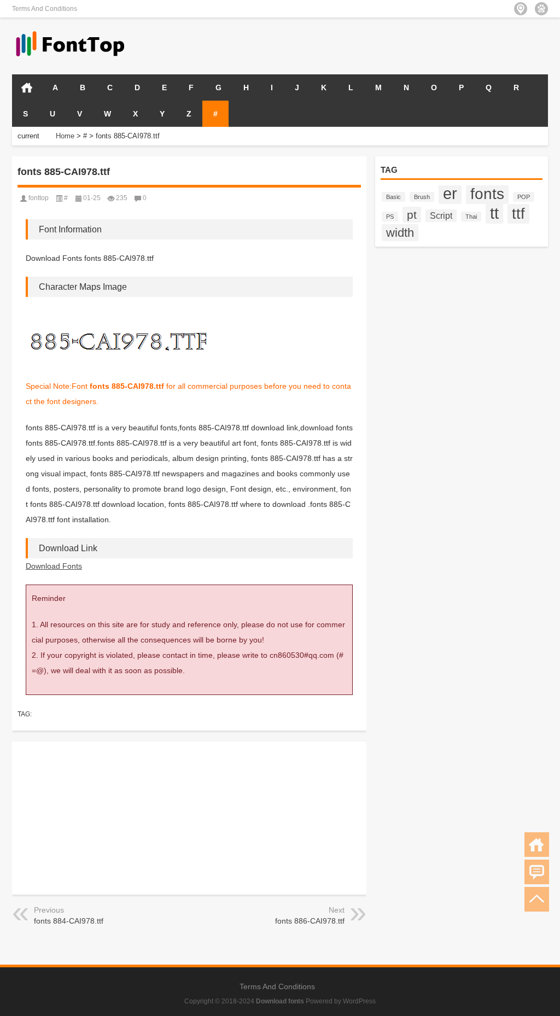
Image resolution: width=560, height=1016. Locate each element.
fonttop (38, 198)
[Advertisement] (420, 44)
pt (412, 214)
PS (390, 216)
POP (523, 197)
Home (65, 136)
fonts (487, 193)
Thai (471, 216)
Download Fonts (54, 566)
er (450, 193)
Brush (422, 197)
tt (494, 213)
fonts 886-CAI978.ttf (310, 920)
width (400, 233)
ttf (518, 214)
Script (441, 215)
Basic (393, 197)
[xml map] (541, 8)
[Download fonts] (70, 32)
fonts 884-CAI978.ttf (68, 920)
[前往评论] (536, 872)
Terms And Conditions (44, 9)
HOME (27, 87)
